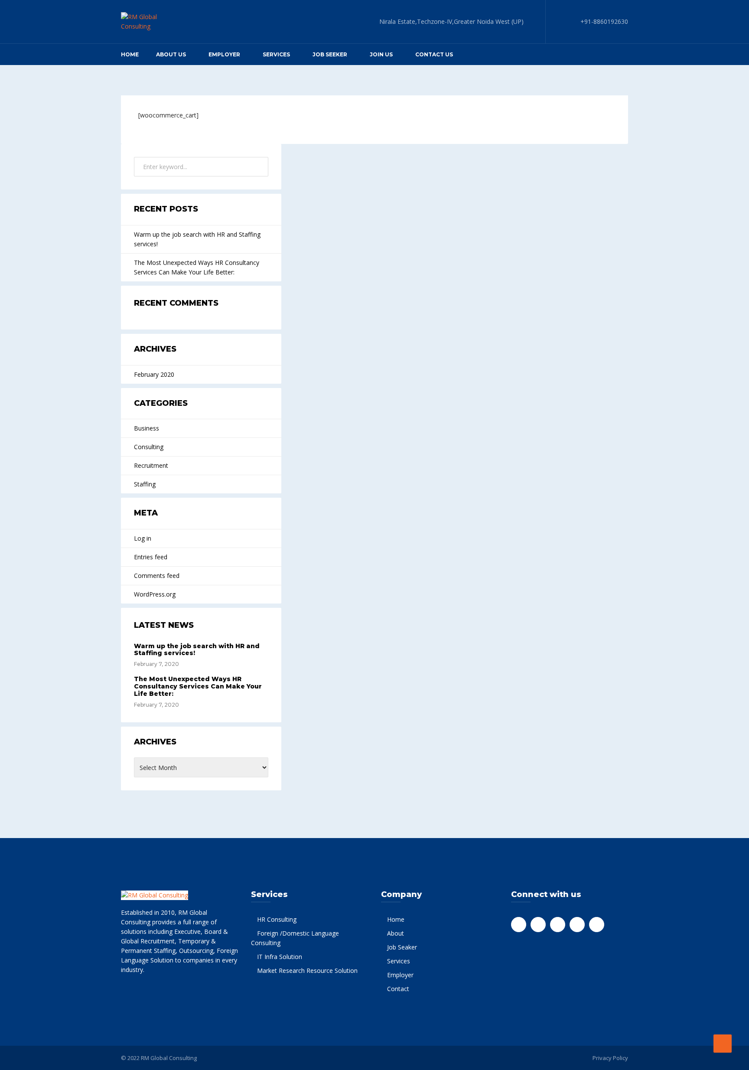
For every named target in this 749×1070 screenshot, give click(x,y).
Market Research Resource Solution (307, 970)
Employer (224, 54)
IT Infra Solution (279, 957)
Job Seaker (402, 947)
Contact (398, 989)
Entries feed (150, 557)
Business (146, 428)
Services (398, 961)
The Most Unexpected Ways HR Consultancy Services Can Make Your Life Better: (196, 267)
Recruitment (151, 465)
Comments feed (156, 575)
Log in (142, 538)
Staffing (145, 484)
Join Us (381, 54)
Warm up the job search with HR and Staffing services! (197, 239)
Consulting (148, 447)
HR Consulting (276, 919)
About (395, 933)
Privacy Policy (610, 1058)
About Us (171, 54)
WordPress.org (155, 594)
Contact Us (434, 54)
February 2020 (154, 374)
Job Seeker (330, 54)
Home (130, 54)
